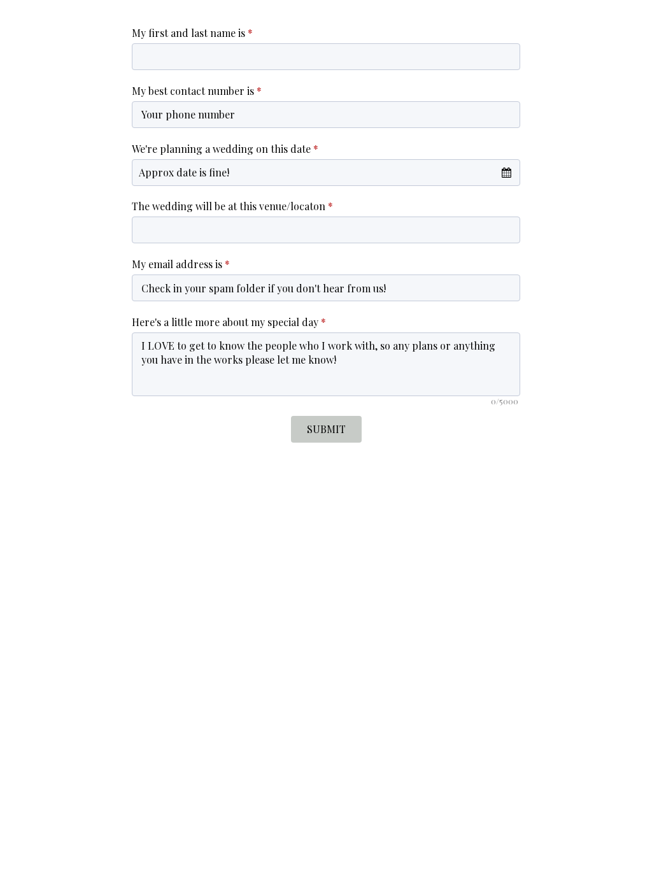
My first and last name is (192, 32)
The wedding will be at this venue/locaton (232, 206)
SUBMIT (326, 429)
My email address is (181, 264)
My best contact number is (197, 90)
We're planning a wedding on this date (225, 148)
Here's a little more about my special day (229, 322)
